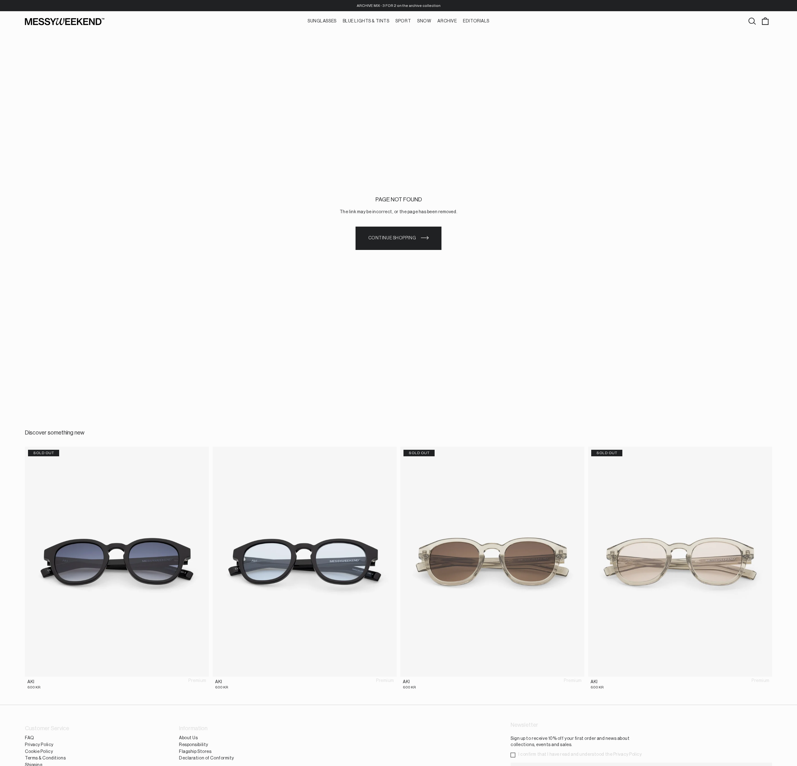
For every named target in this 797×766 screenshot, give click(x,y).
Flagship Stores (195, 751)
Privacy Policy (39, 745)
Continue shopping (392, 238)
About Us (188, 738)
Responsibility (193, 745)
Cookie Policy (39, 751)
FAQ (29, 738)
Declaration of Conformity (206, 758)
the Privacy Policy (623, 754)
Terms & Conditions (45, 758)
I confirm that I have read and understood (580, 754)
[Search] (752, 21)
